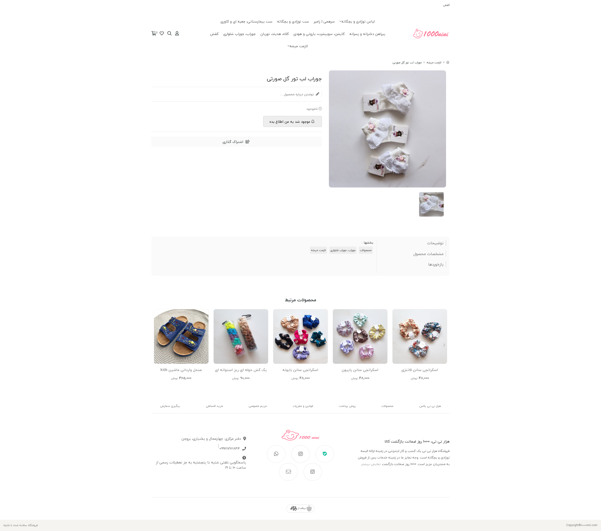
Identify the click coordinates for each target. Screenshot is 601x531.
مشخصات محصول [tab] (428, 254)
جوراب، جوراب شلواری (239, 34)
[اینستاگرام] (300, 454)
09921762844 (230, 448)
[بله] (325, 454)
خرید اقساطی (214, 406)
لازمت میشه (298, 46)
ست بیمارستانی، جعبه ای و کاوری (246, 21)
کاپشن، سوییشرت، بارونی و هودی (319, 34)
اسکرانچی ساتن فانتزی (419, 370)
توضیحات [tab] (435, 243)
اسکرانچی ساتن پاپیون (360, 370)
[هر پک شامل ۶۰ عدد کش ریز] (240, 336)
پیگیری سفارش (170, 406)
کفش (446, 5)
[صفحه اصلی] (448, 62)
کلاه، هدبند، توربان (274, 34)
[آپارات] (313, 472)
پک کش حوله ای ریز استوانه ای (241, 370)
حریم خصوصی (258, 406)
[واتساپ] (276, 454)
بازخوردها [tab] (435, 264)
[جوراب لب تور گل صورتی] (300, 437)
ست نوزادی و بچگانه (293, 21)
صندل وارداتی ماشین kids (181, 370)
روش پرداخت (347, 406)
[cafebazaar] (300, 508)
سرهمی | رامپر (324, 21)
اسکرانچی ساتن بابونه (300, 370)
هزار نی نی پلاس (430, 406)
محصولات (366, 250)
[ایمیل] (288, 472)
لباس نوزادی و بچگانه (358, 21)
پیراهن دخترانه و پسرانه (367, 34)
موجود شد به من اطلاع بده (290, 121)
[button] (157, 345)
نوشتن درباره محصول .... (297, 94)
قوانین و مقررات (303, 406)
